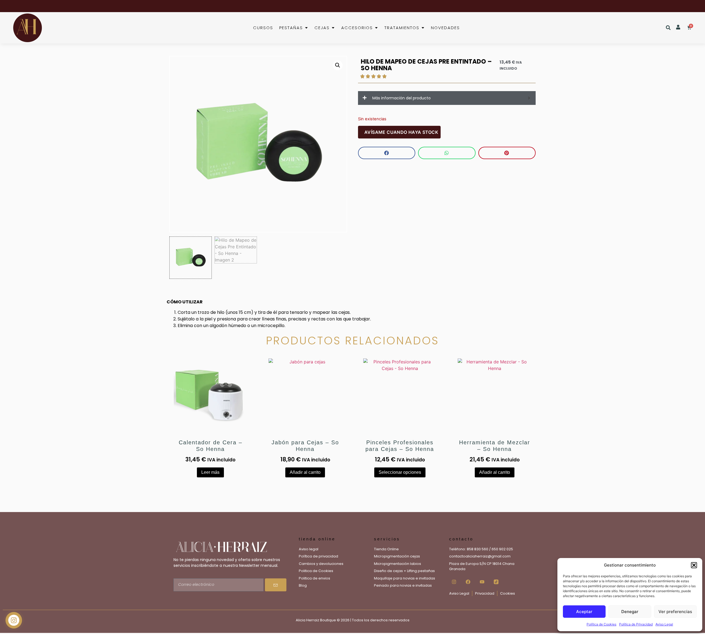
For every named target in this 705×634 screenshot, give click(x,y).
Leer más (210, 472)
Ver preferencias (675, 611)
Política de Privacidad (636, 624)
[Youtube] (482, 582)
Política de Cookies (601, 624)
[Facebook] (468, 582)
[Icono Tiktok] (496, 582)
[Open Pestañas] (306, 28)
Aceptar (584, 611)
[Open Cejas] (333, 28)
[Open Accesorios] (376, 28)
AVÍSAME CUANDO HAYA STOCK (401, 132)
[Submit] (275, 584)
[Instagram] (454, 582)
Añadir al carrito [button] (305, 472)
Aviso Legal (664, 624)
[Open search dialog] (668, 28)
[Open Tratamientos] (423, 28)
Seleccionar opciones (400, 472)
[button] (694, 565)
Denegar (629, 611)
